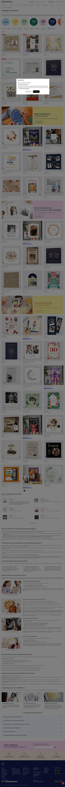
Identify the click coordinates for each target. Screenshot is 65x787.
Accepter (36, 91)
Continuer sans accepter (23, 84)
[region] (32, 86)
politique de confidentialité (24, 88)
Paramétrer (28, 91)
